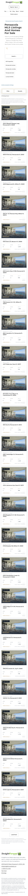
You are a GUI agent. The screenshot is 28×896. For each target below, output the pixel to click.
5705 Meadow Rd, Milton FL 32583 (13, 546)
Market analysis (14, 14)
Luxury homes (9, 76)
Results (20, 91)
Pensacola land (10, 73)
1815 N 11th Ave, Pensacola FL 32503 (13, 154)
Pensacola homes (10, 65)
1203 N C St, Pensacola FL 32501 (12, 698)
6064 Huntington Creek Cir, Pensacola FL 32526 (11, 576)
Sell (10, 11)
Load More (14, 834)
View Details (6, 132)
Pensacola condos (11, 69)
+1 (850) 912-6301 (6, 868)
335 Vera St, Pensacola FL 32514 (12, 425)
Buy (6, 11)
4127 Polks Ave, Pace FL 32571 (12, 364)
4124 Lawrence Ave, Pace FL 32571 (13, 485)
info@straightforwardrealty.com (8, 866)
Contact (21, 11)
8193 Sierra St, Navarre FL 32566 (12, 241)
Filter (8, 91)
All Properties (9, 61)
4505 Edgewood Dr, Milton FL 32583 (13, 184)
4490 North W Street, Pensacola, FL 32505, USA (13, 864)
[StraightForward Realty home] (14, 2)
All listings (3, 873)
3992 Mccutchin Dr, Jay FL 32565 (12, 668)
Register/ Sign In (14, 7)
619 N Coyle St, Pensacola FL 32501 (13, 789)
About (17, 11)
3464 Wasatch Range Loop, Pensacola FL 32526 (11, 124)
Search (14, 56)
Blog (13, 11)
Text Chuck (4, 870)
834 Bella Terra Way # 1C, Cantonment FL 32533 (10, 394)
